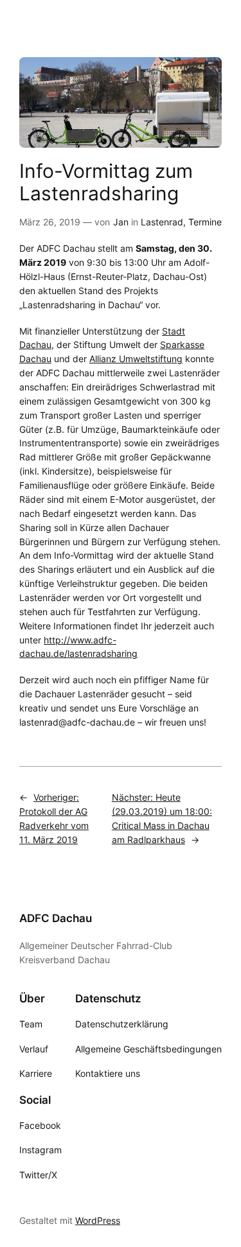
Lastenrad (162, 221)
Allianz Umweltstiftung (136, 358)
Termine (205, 221)
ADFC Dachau (55, 918)
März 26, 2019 (49, 221)
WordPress (97, 1220)
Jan (121, 221)
